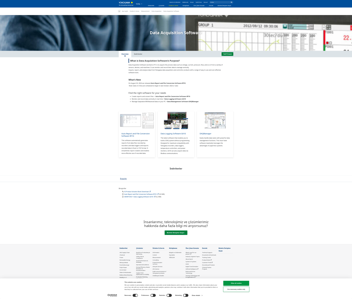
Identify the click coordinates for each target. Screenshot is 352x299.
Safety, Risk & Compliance (140, 257)
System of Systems (191, 261)
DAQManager (205, 133)
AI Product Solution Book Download (136, 192)
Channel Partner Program (206, 268)
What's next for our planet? (191, 253)
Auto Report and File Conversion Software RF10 (135, 134)
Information (156, 252)
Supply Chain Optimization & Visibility (142, 273)
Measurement (145, 11)
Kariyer (192, 2)
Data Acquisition (156, 11)
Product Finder (206, 260)
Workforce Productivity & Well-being (143, 253)
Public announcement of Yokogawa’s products (159, 272)
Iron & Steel (123, 270)
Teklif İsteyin (227, 54)
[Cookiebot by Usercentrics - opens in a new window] (112, 295)
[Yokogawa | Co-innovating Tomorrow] (126, 4)
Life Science (156, 269)
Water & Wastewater (125, 272)
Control (155, 255)
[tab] (123, 179)
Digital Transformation (192, 266)
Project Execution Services (157, 263)
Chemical (122, 255)
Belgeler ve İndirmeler (175, 252)
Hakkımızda (185, 2)
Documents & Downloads (209, 255)
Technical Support (207, 252)
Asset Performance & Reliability (142, 261)
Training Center (206, 257)
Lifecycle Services (157, 266)
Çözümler (161, 5)
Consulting (156, 260)
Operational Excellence (142, 265)
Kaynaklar (172, 255)
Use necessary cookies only (236, 289)
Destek (211, 5)
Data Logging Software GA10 (173, 133)
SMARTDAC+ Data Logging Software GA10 (138, 197)
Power (121, 257)
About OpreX (189, 259)
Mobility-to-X (123, 277)
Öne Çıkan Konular (199, 5)
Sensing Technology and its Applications (193, 276)
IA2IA (187, 264)
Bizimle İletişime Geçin (224, 5)
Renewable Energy (125, 260)
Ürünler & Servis (173, 5)
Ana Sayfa (125, 11)
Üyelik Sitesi (199, 2)
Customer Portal (206, 262)
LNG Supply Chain (125, 252)
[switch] (153, 295)
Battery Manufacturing (126, 275)
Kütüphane (186, 5)
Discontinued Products (208, 265)
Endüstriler (151, 5)
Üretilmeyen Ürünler (158, 275)
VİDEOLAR (172, 257)
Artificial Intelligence (191, 269)
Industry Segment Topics (193, 256)
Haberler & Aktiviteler (174, 2)
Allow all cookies (236, 283)
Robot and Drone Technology (190, 272)
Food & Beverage (124, 265)
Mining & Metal (124, 262)
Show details (196, 295)
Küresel (206, 2)
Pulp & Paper (123, 267)
